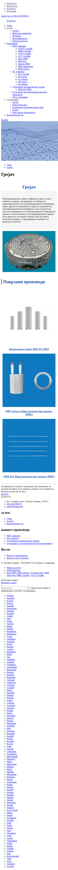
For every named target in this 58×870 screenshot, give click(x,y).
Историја (16, 36)
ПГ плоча (22, 76)
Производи (12, 43)
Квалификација (19, 38)
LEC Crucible (24, 56)
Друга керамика (20, 97)
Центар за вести (20, 41)
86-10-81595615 (14, 504)
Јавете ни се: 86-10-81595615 (15, 16)
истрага (4, 494)
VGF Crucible (24, 54)
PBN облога (24, 69)
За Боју (15, 31)
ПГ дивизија (18, 71)
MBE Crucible (24, 51)
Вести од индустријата (18, 558)
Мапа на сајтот (14, 567)
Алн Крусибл (36, 573)
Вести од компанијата (17, 555)
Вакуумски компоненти (23, 112)
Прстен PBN (24, 64)
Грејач (15, 110)
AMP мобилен (13, 570)
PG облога (23, 79)
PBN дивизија (19, 46)
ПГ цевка (22, 82)
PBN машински (25, 66)
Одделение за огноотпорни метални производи (29, 543)
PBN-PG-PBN (24, 89)
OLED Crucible (25, 48)
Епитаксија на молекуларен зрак (28, 107)
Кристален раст (19, 105)
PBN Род (22, 61)
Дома (9, 25)
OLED (15, 102)
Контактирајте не (15, 115)
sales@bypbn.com (15, 506)
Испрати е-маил (8, 583)
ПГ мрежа (23, 84)
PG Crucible (23, 74)
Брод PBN (23, 59)
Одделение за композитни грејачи (28, 87)
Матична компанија (21, 33)
